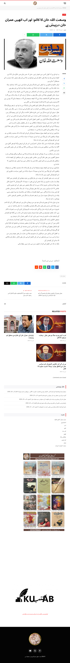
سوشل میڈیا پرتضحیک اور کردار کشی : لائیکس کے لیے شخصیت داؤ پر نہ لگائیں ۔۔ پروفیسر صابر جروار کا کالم (41, 392)
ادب (65, 425)
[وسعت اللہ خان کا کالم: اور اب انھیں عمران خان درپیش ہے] (35, 54)
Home (64, 8)
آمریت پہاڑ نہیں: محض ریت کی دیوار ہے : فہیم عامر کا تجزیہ (52, 395)
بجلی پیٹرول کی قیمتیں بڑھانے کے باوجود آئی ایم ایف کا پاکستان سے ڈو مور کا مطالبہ (50, 294)
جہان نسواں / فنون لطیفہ (60, 420)
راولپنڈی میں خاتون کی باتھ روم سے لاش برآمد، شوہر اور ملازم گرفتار (50, 403)
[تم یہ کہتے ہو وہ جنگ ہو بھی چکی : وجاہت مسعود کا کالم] (51, 324)
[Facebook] (64, 78)
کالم (65, 428)
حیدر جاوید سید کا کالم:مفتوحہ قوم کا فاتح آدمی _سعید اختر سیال (20, 294)
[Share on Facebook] (59, 35)
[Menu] (65, 3)
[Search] (5, 3)
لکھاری (64, 14)
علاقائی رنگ (63, 437)
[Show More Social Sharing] (24, 35)
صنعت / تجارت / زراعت (60, 446)
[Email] (64, 92)
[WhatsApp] (64, 88)
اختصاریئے (63, 423)
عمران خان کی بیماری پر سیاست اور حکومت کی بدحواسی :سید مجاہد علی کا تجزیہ (46, 399)
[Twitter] (64, 83)
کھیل (65, 434)
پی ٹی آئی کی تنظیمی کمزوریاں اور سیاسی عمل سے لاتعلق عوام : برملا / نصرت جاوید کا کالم (52, 366)
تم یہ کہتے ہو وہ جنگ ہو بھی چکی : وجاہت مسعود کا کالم (52, 336)
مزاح (65, 443)
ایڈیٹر (65, 30)
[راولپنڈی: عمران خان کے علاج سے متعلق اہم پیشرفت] (19, 324)
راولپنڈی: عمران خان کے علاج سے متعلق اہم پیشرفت (20, 336)
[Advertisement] (35, 557)
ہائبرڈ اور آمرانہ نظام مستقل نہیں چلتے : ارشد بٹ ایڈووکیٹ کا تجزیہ (50, 407)
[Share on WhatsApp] (33, 35)
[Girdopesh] (35, 3)
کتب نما (64, 431)
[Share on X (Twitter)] (46, 35)
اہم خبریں (64, 440)
